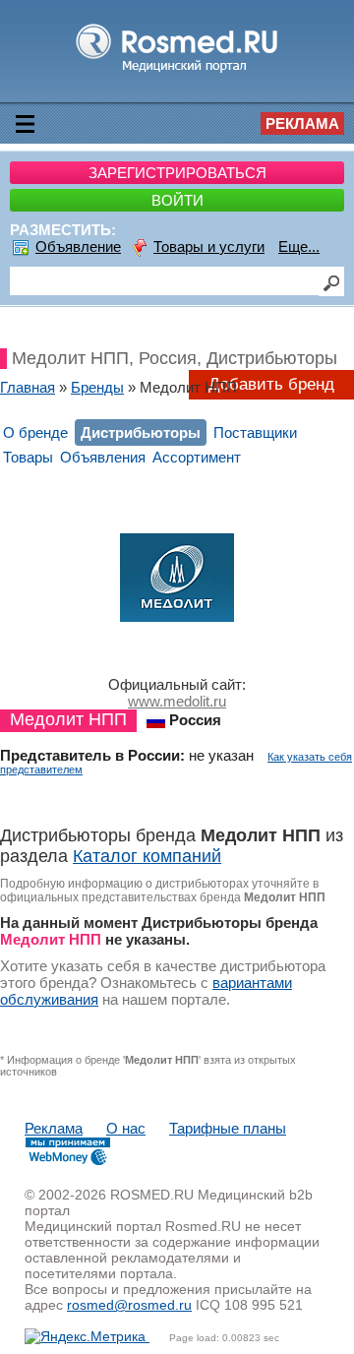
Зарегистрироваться (177, 172)
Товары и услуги (209, 246)
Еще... (299, 246)
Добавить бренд (271, 384)
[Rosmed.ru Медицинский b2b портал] (177, 71)
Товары (28, 457)
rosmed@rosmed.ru (129, 1305)
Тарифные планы (227, 1128)
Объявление (78, 246)
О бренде (35, 432)
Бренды (97, 387)
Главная (27, 387)
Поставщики (255, 432)
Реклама (302, 123)
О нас (126, 1128)
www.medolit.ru (177, 701)
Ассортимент (196, 457)
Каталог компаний (147, 856)
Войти (177, 200)
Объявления (103, 457)
